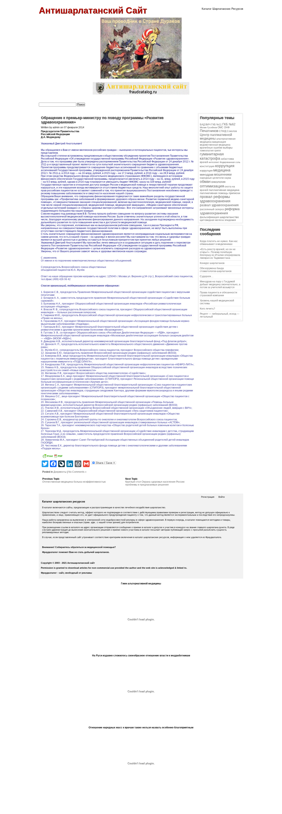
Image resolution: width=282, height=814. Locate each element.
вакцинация (219, 141)
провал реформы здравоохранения (215, 199)
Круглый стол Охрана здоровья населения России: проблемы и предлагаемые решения (155, 483)
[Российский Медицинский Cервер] (141, 809)
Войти (221, 497)
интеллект (214, 162)
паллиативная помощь (214, 193)
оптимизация (212, 186)
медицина (221, 170)
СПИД (222, 131)
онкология (218, 181)
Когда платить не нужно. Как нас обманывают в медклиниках (219, 243)
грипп (217, 150)
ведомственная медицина (215, 144)
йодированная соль (230, 162)
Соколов (232, 131)
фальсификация (209, 217)
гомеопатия (207, 150)
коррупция (224, 166)
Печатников (209, 131)
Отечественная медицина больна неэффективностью (74, 481)
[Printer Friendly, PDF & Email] (52, 456)
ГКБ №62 (228, 124)
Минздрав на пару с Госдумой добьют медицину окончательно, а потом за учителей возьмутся (220, 284)
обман (205, 181)
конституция (207, 166)
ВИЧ (208, 124)
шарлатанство (229, 217)
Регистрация (207, 497)
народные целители (212, 177)
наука (227, 177)
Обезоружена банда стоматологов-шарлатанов (215, 270)
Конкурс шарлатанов (212, 263)
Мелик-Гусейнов (208, 127)
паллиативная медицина (224, 190)
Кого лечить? (207, 308)
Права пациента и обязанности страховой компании (218, 294)
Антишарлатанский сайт (93, 10)
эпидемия (230, 220)
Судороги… (206, 276)
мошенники (223, 174)
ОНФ (227, 127)
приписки (234, 193)
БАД (202, 124)
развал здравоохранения (219, 205)
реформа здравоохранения (219, 211)
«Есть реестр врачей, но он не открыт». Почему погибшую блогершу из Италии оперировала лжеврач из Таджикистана (220, 253)
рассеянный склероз (212, 209)
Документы (59, 471)
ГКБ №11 (216, 124)
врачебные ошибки (211, 147)
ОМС (220, 127)
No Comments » (77, 471)
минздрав (206, 174)
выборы (227, 147)
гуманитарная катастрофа (212, 156)
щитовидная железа (212, 220)
